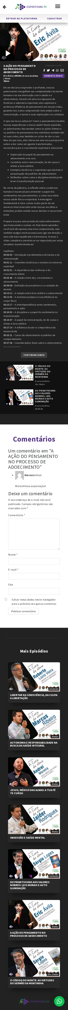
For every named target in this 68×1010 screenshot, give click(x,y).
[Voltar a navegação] (4, 7)
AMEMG (18, 75)
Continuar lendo (34, 355)
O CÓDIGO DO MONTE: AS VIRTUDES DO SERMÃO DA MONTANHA (32, 981)
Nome (13, 554)
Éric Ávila (8, 75)
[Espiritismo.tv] (31, 7)
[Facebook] (44, 70)
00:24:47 (7, 319)
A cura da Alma (30, 75)
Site (10, 584)
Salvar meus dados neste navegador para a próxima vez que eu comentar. (34, 601)
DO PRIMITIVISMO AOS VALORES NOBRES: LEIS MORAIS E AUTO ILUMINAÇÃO (30, 885)
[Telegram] (53, 70)
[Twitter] (48, 70)
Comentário (16, 515)
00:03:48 (7, 277)
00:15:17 (7, 304)
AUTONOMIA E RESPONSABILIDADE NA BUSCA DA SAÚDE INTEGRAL (33, 744)
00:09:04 (7, 285)
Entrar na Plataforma (21, 18)
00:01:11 (7, 262)
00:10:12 (7, 293)
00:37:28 (7, 342)
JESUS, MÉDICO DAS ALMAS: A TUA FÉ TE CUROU (33, 791)
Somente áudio (53, 75)
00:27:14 (7, 327)
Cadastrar (54, 18)
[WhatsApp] (57, 70)
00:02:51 (7, 270)
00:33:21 (7, 335)
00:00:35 (7, 254)
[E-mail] (62, 70)
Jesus (7, 78)
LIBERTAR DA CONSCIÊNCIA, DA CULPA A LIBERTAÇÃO (33, 696)
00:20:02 (7, 312)
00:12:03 (7, 297)
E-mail (13, 569)
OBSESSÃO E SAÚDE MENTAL (27, 837)
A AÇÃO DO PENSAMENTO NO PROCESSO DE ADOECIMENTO (28, 934)
